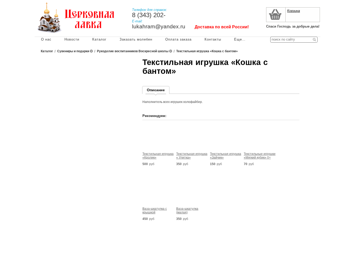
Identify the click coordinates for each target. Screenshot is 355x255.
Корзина (293, 11)
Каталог (99, 39)
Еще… (240, 39)
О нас (46, 39)
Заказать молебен (136, 39)
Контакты (213, 39)
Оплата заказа (178, 39)
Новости (71, 39)
